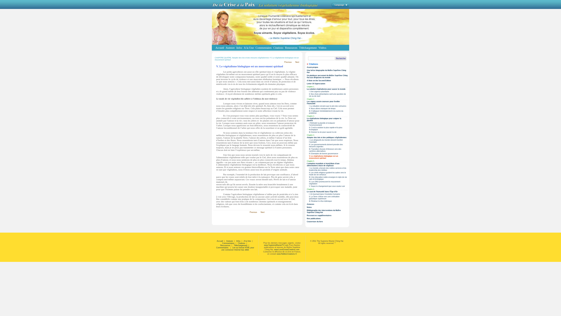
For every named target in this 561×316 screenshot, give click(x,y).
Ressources (225, 245)
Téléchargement (240, 245)
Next (297, 62)
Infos (238, 241)
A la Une (247, 241)
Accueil (219, 47)
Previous (288, 62)
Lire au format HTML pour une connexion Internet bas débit (237, 249)
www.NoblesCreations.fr (287, 254)
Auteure (229, 241)
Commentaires (228, 243)
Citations (241, 243)
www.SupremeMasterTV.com (276, 245)
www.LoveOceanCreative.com (286, 249)
